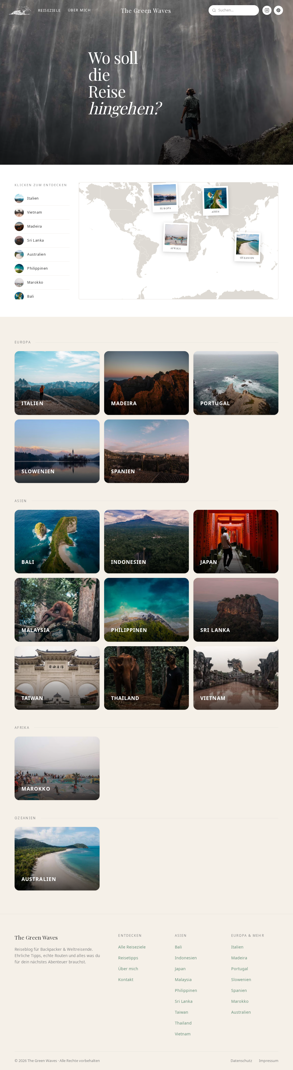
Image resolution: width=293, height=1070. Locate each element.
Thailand (183, 1023)
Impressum (268, 1060)
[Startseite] (20, 10)
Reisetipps (128, 957)
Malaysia (183, 979)
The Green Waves (146, 10)
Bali (178, 947)
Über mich (79, 10)
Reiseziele (49, 10)
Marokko (240, 1001)
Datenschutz (241, 1060)
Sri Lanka (184, 1001)
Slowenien (241, 979)
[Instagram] (267, 10)
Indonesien (186, 957)
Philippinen (186, 990)
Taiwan (181, 1012)
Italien (237, 947)
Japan (180, 968)
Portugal (239, 968)
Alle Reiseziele (132, 947)
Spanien (239, 990)
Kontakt (125, 979)
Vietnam (183, 1034)
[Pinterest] (278, 10)
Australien (241, 1012)
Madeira (239, 957)
